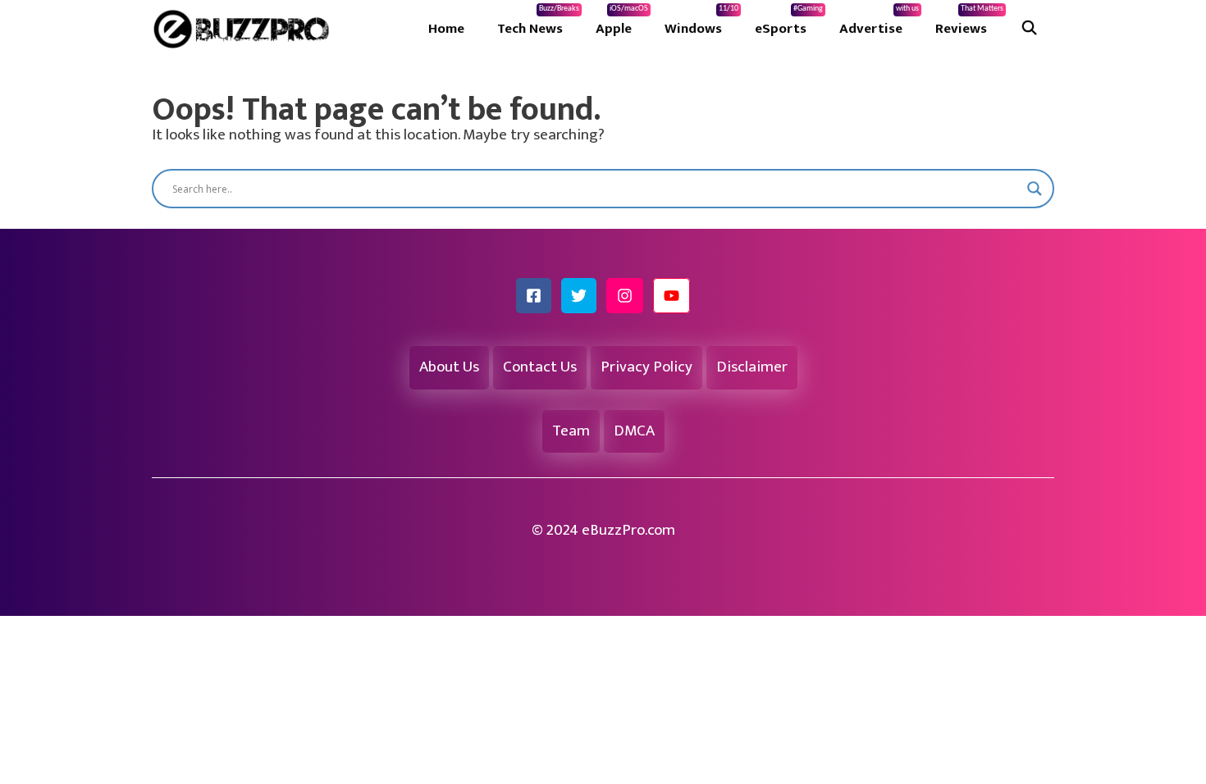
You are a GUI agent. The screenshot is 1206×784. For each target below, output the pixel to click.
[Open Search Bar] (1028, 28)
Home (446, 28)
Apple (622, 22)
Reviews (969, 22)
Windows (701, 22)
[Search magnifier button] (1034, 188)
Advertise (879, 22)
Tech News (538, 22)
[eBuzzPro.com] (245, 28)
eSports (789, 22)
